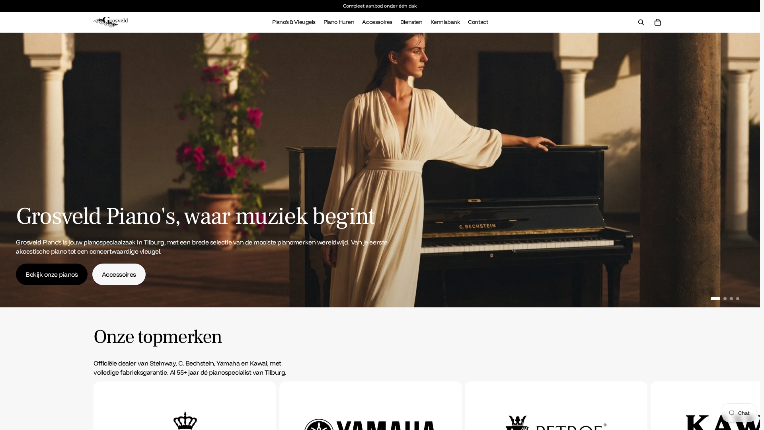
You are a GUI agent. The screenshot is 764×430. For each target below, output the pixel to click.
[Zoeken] (641, 22)
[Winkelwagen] (658, 22)
